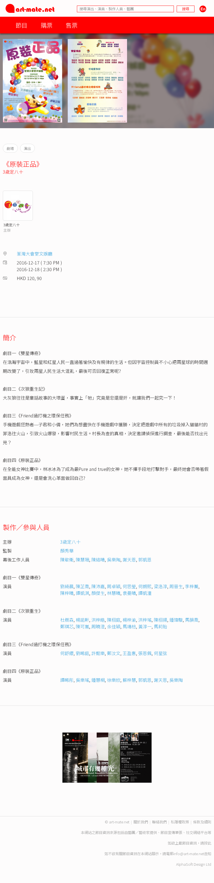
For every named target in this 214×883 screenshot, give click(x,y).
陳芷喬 (82, 586)
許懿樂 (98, 653)
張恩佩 (145, 653)
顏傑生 (98, 593)
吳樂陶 (113, 559)
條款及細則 (202, 821)
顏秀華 (67, 550)
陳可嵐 (82, 626)
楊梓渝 (129, 619)
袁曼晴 (129, 593)
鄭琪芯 (67, 626)
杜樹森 (67, 619)
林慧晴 (113, 593)
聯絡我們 (159, 821)
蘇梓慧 (129, 680)
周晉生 (176, 586)
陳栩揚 (160, 619)
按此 (207, 843)
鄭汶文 (113, 653)
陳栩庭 (113, 619)
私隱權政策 (180, 821)
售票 (71, 25)
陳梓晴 (67, 593)
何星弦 (160, 653)
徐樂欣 (113, 680)
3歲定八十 (13, 171)
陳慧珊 (82, 559)
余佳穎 (113, 626)
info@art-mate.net (188, 853)
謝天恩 (129, 559)
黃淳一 (145, 626)
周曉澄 (98, 626)
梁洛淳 (160, 586)
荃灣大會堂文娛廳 (34, 253)
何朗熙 (145, 586)
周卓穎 (113, 586)
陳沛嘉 (98, 586)
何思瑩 (129, 586)
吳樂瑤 (82, 680)
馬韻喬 (191, 619)
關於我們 (140, 821)
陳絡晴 (98, 559)
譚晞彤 (67, 680)
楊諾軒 (82, 619)
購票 (46, 25)
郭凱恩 (145, 559)
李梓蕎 (191, 586)
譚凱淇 (82, 593)
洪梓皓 (98, 619)
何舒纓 (67, 653)
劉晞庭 (82, 653)
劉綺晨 (67, 586)
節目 (21, 25)
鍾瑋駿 (176, 619)
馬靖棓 (129, 626)
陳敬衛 (67, 559)
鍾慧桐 (98, 680)
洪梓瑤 (145, 619)
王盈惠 (129, 653)
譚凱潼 (145, 593)
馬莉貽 (160, 626)
